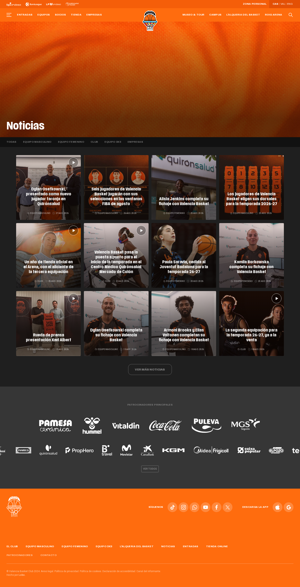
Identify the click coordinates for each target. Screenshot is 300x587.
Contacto (48, 555)
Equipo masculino (37, 142)
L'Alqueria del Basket (243, 15)
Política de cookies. (91, 571)
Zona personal (255, 4)
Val (283, 4)
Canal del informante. (149, 571)
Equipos (43, 15)
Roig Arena (273, 15)
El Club (12, 546)
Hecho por (16, 575)
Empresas (94, 15)
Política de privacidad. (66, 571)
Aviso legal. (47, 571)
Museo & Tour (193, 15)
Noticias (168, 546)
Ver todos (150, 468)
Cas (276, 4)
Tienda (76, 15)
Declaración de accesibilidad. (119, 571)
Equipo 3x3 (112, 142)
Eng (289, 4)
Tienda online (217, 546)
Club (94, 142)
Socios (60, 15)
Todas (12, 142)
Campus (215, 15)
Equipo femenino (71, 142)
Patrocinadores (20, 555)
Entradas (24, 15)
